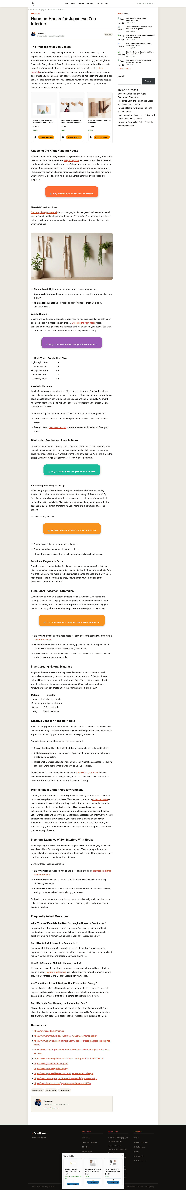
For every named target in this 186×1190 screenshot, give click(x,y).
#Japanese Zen (64, 1090)
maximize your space (88, 772)
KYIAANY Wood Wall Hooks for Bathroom (99, 121)
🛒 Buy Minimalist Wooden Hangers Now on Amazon (71, 344)
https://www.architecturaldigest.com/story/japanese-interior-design (65, 1035)
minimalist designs (57, 427)
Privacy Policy (87, 1152)
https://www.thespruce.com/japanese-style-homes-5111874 (62, 1083)
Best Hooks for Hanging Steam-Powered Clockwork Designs (140, 36)
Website (46, 1108)
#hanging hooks (37, 1090)
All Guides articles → (124, 69)
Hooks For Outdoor (102, 3)
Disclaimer (85, 1147)
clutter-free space (42, 639)
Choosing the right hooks (83, 322)
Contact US (86, 1138)
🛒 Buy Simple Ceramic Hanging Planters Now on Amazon (72, 622)
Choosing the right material (44, 212)
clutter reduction (100, 799)
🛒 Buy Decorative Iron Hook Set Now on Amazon (72, 530)
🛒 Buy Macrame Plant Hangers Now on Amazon (71, 471)
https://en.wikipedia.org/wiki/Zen (49, 1030)
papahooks (41, 33)
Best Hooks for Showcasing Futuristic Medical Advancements (139, 61)
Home (66, 3)
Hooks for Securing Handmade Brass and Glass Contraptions (139, 28)
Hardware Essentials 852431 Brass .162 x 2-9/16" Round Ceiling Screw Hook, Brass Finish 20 (73, 1170)
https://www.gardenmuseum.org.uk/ (51, 1063)
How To (73, 3)
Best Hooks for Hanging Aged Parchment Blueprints (136, 19)
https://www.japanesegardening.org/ (51, 1068)
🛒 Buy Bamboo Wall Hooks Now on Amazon (72, 193)
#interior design (51, 1090)
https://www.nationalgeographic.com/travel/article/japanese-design (65, 1078)
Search (121, 75)
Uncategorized (138, 1156)
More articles (54, 1108)
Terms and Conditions (89, 1142)
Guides (35, 10)
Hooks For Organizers (86, 3)
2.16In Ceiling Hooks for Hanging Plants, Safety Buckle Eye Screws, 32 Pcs (112, 1170)
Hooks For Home (139, 1147)
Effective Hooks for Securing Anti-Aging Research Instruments (140, 53)
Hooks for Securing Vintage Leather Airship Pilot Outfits (138, 44)
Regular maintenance (56, 971)
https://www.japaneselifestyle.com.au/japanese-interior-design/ (63, 1073)
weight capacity (71, 160)
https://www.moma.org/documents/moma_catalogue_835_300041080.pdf (69, 1058)
